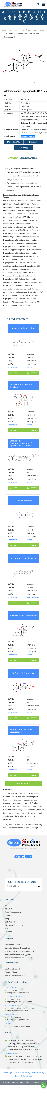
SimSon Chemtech (12, 969)
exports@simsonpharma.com (19, 1002)
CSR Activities (11, 922)
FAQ (6, 928)
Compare (34, 373)
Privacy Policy (38, 1073)
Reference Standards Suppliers (18, 955)
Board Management (13, 912)
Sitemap (8, 932)
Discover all (23, 783)
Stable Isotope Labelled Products (18, 958)
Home (3, 30)
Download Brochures (14, 925)
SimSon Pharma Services (15, 975)
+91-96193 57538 (14, 1017)
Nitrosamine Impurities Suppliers (19, 951)
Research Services (33, 848)
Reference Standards (23, 848)
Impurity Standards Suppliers (17, 948)
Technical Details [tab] (28, 158)
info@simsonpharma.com (18, 993)
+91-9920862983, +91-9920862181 (21, 1008)
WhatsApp (24, 147)
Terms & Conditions (23, 1076)
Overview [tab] (13, 158)
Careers (8, 915)
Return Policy (24, 1073)
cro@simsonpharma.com (17, 1011)
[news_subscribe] (39, 886)
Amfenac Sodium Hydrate (34, 30)
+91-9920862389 (14, 999)
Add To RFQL (14, 142)
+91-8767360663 (14, 990)
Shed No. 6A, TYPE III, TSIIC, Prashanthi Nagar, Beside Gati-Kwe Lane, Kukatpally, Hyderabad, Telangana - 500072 (25, 1059)
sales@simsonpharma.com (18, 1020)
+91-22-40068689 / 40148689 (19, 1026)
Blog (7, 919)
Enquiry (34, 142)
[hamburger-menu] (43, 4)
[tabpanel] (23, 235)
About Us (9, 909)
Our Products (14, 30)
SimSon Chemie (11, 972)
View (14, 373)
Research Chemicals (14, 848)
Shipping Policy (10, 1073)
